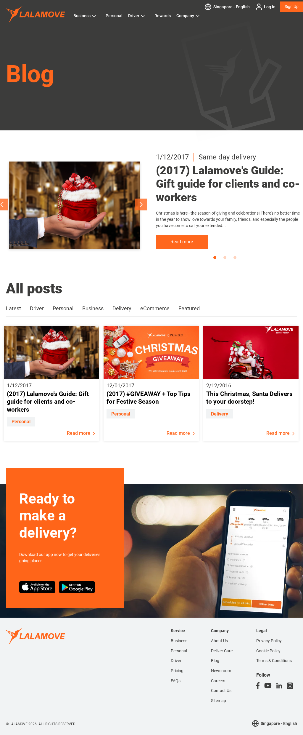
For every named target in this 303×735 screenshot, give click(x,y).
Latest (13, 308)
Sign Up (292, 6)
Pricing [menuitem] (177, 670)
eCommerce (155, 308)
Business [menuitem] (179, 640)
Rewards (162, 15)
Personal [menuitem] (179, 650)
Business (82, 15)
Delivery (121, 308)
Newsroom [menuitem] (221, 670)
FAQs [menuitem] (175, 680)
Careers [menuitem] (218, 680)
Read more (181, 242)
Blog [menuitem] (215, 660)
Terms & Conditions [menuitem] (274, 660)
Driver (133, 15)
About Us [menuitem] (219, 640)
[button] (141, 204)
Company (185, 15)
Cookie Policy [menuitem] (268, 650)
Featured (189, 308)
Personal (114, 15)
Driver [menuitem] (176, 660)
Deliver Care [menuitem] (222, 650)
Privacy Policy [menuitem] (269, 640)
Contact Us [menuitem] (221, 690)
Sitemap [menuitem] (218, 700)
